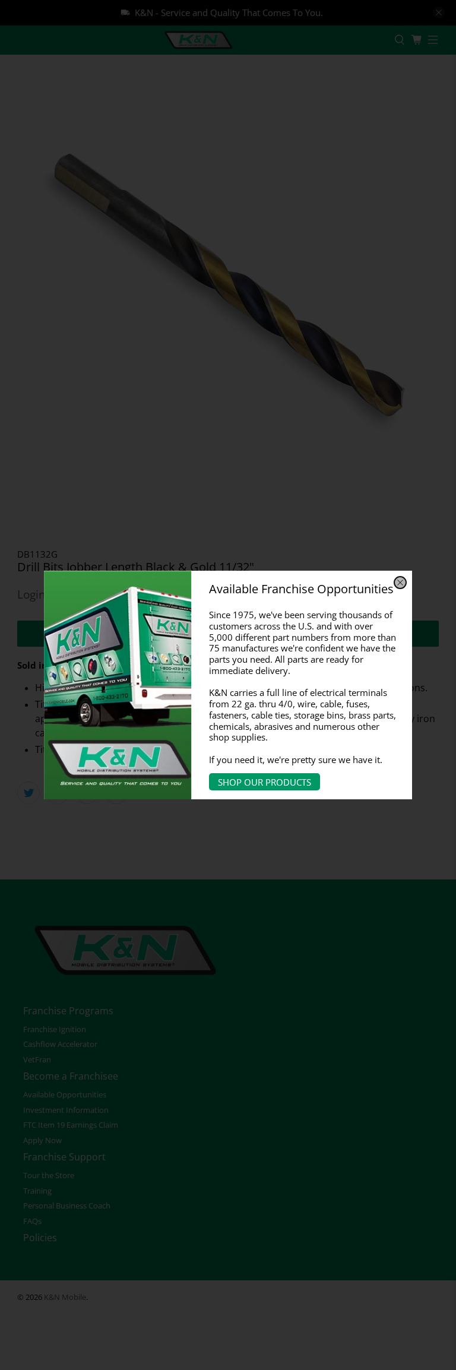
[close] (400, 583)
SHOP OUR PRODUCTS (264, 781)
